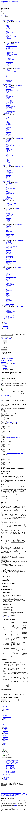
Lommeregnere (9, 172)
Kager (7, 189)
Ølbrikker (8, 184)
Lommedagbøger (9, 204)
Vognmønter (8, 134)
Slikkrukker (8, 194)
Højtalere (8, 53)
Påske (7, 76)
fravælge (16, 805)
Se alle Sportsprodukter (11, 106)
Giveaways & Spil (7, 113)
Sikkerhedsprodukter (10, 311)
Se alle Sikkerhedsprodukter (12, 313)
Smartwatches (9, 49)
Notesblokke (8, 175)
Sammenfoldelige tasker (11, 261)
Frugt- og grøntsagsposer (11, 246)
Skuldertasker (9, 262)
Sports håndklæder (10, 144)
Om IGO (5, 706)
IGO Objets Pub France (11, 770)
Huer (7, 279)
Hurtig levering (6, 324)
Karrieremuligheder (7, 709)
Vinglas (7, 27)
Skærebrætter (9, 153)
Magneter (8, 157)
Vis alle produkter (10, 39)
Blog (4, 329)
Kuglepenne (8, 230)
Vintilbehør (8, 162)
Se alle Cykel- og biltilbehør (12, 90)
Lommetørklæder (9, 214)
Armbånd (8, 269)
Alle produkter (6, 318)
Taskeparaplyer (9, 101)
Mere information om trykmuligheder (11, 422)
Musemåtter (8, 173)
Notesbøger (8, 176)
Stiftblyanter (8, 227)
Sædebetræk (8, 89)
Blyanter (8, 225)
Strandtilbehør (9, 107)
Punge (7, 288)
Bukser (7, 273)
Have (7, 95)
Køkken (7, 146)
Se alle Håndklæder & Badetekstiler (13, 145)
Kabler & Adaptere (10, 59)
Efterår (7, 74)
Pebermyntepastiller (10, 193)
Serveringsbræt (9, 186)
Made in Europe (6, 328)
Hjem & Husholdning (8, 137)
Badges (7, 118)
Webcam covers (9, 44)
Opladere (8, 57)
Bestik (7, 148)
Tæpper (7, 159)
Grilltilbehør (8, 94)
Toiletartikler (8, 218)
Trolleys (7, 258)
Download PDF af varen (8, 616)
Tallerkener (8, 160)
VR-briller (8, 51)
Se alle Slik (8, 197)
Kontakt (5, 718)
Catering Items (9, 183)
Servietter (8, 187)
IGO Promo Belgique (10, 766)
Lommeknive (9, 309)
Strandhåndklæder (10, 108)
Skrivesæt (8, 236)
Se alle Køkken (9, 155)
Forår (7, 75)
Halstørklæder (9, 278)
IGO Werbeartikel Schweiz (12, 762)
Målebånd (8, 310)
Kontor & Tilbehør (7, 165)
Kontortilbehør (9, 168)
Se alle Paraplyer (9, 102)
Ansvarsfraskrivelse (7, 777)
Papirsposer (8, 252)
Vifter (7, 302)
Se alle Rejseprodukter (11, 257)
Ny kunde (5, 346)
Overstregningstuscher (11, 235)
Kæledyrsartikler (9, 96)
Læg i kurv (3, 558)
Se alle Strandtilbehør (10, 111)
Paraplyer (8, 98)
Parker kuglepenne (10, 231)
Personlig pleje (6, 207)
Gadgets (8, 47)
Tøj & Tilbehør (6, 266)
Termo (7, 37)
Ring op (15, 363)
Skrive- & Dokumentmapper (12, 178)
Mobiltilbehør (9, 55)
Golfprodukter (9, 92)
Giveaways (8, 119)
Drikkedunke (9, 22)
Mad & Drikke (6, 181)
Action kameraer (9, 48)
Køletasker (8, 250)
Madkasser (8, 150)
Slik (7, 191)
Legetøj (7, 122)
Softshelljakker (9, 282)
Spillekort (8, 129)
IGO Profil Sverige (10, 767)
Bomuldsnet (8, 241)
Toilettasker (8, 219)
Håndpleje (8, 211)
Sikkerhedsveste (9, 312)
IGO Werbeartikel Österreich (12, 760)
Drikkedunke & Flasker (8, 20)
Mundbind (8, 209)
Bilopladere (8, 58)
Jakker (7, 280)
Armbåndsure (9, 270)
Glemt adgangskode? (7, 345)
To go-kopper (9, 35)
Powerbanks (8, 63)
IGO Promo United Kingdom (12, 763)
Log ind (5, 340)
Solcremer (8, 216)
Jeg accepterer (4, 811)
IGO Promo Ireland (10, 758)
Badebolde (8, 86)
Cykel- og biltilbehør (10, 87)
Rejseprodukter (9, 254)
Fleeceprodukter (9, 275)
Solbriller (8, 294)
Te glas (7, 26)
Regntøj (7, 289)
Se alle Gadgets (9, 52)
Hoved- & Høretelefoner (11, 54)
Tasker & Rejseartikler (8, 239)
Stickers (7, 130)
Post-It (7, 177)
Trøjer (7, 297)
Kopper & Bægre (9, 32)
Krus (7, 31)
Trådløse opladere (10, 60)
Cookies (5, 778)
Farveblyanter (9, 226)
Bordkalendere (9, 202)
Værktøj (8, 316)
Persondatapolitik (7, 776)
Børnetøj (8, 272)
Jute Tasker (8, 248)
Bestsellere (5, 326)
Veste (7, 301)
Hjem (4, 365)
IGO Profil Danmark (8, 757)
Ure (7, 161)
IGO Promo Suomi (10, 761)
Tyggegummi (9, 196)
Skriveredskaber (6, 223)
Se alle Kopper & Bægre (11, 36)
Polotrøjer (8, 286)
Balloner (8, 116)
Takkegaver (8, 81)
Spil (7, 128)
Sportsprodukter (9, 103)
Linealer (8, 171)
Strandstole (8, 110)
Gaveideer (8, 69)
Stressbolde (8, 132)
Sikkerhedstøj (9, 290)
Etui (7, 167)
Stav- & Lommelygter (10, 315)
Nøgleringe (8, 127)
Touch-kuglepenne (10, 232)
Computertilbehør (10, 43)
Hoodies (8, 299)
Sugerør (7, 154)
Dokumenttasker (9, 245)
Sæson (7, 73)
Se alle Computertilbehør (11, 46)
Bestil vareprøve (4, 560)
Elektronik (5, 41)
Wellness (8, 220)
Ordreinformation (7, 717)
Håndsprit (8, 213)
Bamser (7, 117)
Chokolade (8, 192)
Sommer (8, 78)
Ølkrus (7, 25)
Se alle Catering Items (10, 188)
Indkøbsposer (9, 247)
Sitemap (5, 779)
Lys (7, 156)
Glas (7, 24)
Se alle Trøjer (9, 300)
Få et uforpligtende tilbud (6, 564)
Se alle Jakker (9, 283)
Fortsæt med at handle (8, 358)
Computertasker (9, 243)
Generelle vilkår (6, 774)
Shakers (7, 33)
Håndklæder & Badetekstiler (12, 141)
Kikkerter (8, 97)
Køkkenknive (9, 149)
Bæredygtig (6, 323)
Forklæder (8, 140)
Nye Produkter (6, 327)
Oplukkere (8, 151)
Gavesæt (8, 70)
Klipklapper (8, 285)
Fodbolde (8, 105)
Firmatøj (8, 274)
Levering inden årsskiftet (11, 71)
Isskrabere (8, 307)
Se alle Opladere (9, 62)
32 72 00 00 (3, 363)
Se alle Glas (8, 28)
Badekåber (8, 143)
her (4, 810)
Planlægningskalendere (11, 203)
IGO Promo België (10, 765)
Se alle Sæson (9, 80)
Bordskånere (8, 139)
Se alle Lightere (9, 125)
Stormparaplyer (9, 100)
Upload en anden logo (5, 395)
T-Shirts (5, 729)
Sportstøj (8, 295)
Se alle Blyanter (9, 229)
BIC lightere (8, 124)
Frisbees (8, 91)
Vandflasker (8, 38)
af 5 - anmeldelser (9, 1)
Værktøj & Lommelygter (8, 305)
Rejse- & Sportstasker (10, 253)
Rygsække (8, 259)
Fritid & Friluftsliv (7, 84)
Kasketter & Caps (10, 284)
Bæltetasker (8, 242)
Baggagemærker (9, 256)
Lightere (8, 123)
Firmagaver (5, 67)
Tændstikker (8, 133)
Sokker (7, 293)
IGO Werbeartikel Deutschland (12, 771)
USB (7, 64)
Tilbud (4, 322)
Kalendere (5, 199)
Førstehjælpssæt (9, 210)
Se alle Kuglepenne (10, 234)
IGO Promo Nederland (11, 772)
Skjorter (7, 291)
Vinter (7, 79)
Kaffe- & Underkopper (11, 30)
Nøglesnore (8, 121)
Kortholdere (8, 170)
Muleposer (8, 251)
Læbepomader (9, 215)
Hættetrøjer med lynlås (11, 277)
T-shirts (7, 296)
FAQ (4, 331)
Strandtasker (8, 263)
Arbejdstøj (8, 268)
